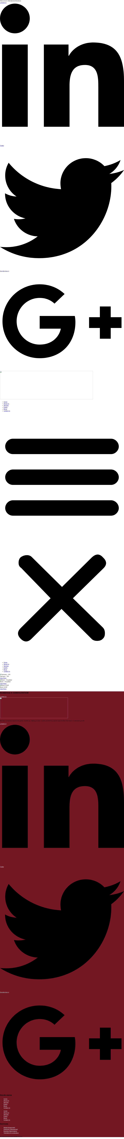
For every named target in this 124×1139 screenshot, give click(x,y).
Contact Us (7, 411)
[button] (62, 536)
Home (5, 402)
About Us (6, 403)
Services (6, 405)
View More (3, 678)
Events (5, 407)
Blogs (5, 409)
